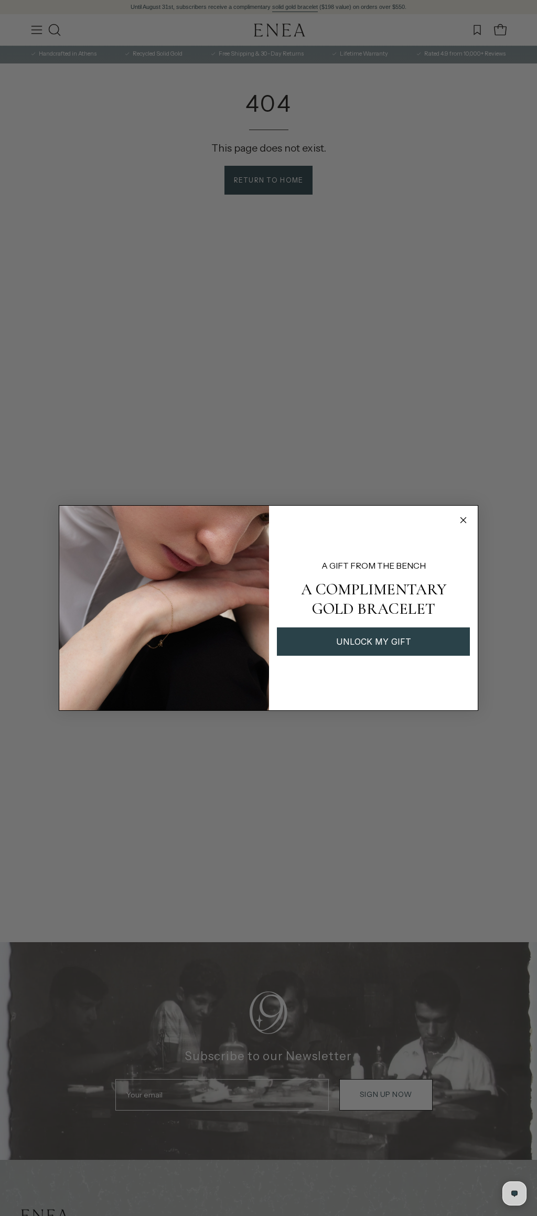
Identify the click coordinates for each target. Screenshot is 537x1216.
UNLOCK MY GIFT (373, 641)
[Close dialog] (463, 520)
